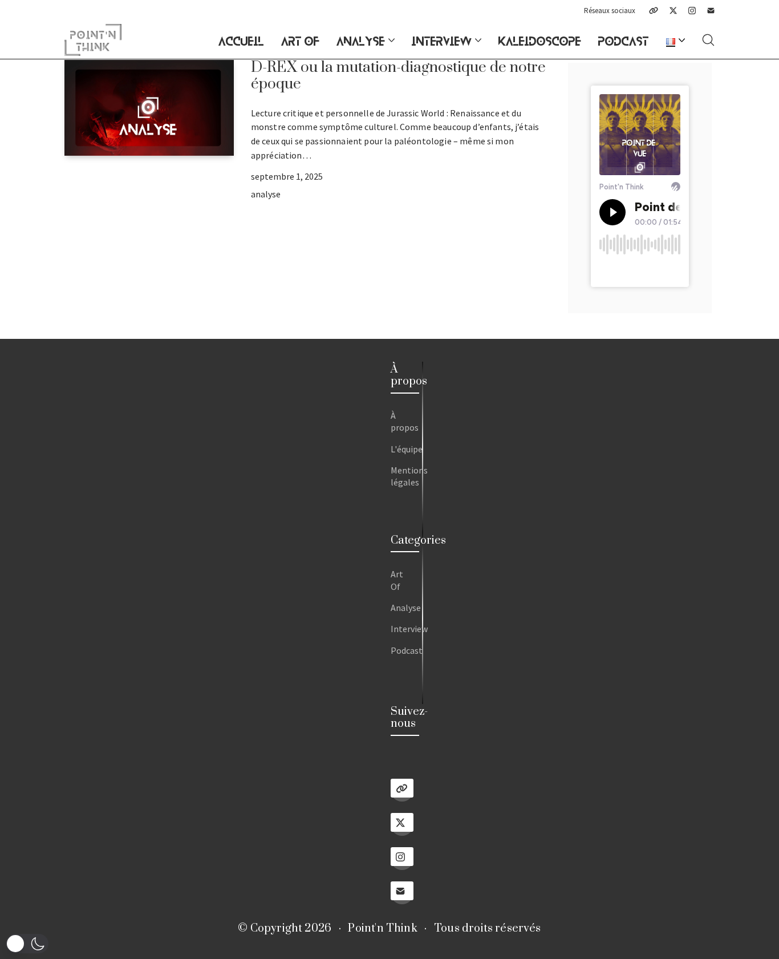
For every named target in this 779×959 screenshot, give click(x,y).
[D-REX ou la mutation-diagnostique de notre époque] (149, 107)
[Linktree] (653, 10)
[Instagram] (692, 10)
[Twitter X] (673, 10)
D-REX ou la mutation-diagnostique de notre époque (398, 76)
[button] (27, 943)
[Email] (711, 10)
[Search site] (708, 40)
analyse (266, 194)
